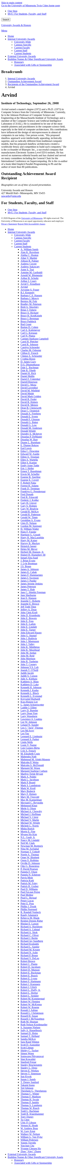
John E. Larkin (28, 624)
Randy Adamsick (29, 915)
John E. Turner (28, 629)
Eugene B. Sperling (30, 477)
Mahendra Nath (28, 756)
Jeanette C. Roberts (30, 601)
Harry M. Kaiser (29, 540)
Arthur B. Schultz (30, 278)
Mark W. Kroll (28, 788)
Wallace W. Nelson (30, 1134)
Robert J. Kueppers (30, 984)
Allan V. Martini (29, 258)
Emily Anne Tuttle (30, 465)
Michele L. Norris (30, 825)
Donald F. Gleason (30, 419)
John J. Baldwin (29, 638)
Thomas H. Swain (30, 1099)
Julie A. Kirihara (29, 678)
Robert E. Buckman (31, 972)
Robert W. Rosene (30, 1007)
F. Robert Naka (28, 482)
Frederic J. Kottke (30, 500)
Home (11, 229)
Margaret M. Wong (30, 768)
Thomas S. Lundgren (31, 1105)
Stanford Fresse (28, 1062)
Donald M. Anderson (31, 428)
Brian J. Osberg (28, 310)
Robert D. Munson (30, 969)
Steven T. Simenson (31, 1073)
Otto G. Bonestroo (30, 866)
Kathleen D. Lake (30, 684)
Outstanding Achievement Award (24, 81)
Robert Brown (28, 961)
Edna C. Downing (30, 451)
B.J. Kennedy (27, 292)
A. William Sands (29, 249)
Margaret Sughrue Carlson (34, 771)
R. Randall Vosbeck (31, 912)
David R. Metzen (29, 405)
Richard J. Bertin (29, 938)
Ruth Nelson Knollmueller (34, 1024)
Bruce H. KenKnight (31, 315)
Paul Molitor (27, 895)
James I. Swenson (30, 578)
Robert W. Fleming (30, 1001)
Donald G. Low (29, 425)
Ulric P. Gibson (28, 1122)
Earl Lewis (26, 448)
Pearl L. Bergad (29, 897)
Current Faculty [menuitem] (22, 47)
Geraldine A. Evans (30, 520)
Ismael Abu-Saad (29, 557)
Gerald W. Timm (29, 517)
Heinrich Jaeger (28, 546)
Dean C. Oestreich (30, 410)
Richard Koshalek (30, 944)
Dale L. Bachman (30, 367)
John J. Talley (27, 644)
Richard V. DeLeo (30, 958)
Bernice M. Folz (29, 301)
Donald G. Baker (29, 422)
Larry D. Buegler (29, 710)
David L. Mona (28, 384)
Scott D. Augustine (30, 1044)
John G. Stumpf (29, 635)
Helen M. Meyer (29, 549)
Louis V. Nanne (29, 745)
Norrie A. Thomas (30, 854)
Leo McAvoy (27, 730)
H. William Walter (30, 529)
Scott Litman (27, 1047)
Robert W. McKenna (31, 1004)
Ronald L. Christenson (32, 1013)
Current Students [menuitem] (22, 53)
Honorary (19, 1160)
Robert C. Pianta (29, 964)
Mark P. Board (28, 782)
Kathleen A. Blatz (30, 681)
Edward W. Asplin (30, 454)
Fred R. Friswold (29, 497)
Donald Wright (28, 431)
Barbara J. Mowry (30, 298)
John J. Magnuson (30, 641)
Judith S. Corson (29, 676)
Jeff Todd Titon (28, 606)
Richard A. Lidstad (30, 929)
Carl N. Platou (28, 335)
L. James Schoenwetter (32, 704)
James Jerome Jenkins (32, 583)
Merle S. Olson (28, 808)
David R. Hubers (29, 402)
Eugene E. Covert (30, 480)
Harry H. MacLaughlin (32, 537)
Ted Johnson (27, 1088)
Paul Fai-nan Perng (30, 892)
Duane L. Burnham (30, 442)
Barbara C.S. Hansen (31, 295)
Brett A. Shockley (30, 307)
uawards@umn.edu (11, 196)
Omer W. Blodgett (30, 857)
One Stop (12, 11)
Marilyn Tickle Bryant (32, 774)
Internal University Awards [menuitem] (21, 39)
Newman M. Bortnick (32, 846)
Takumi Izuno (28, 1085)
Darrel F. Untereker (30, 379)
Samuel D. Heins (29, 1033)
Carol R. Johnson (29, 344)
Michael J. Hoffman (31, 814)
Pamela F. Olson (29, 871)
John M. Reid (27, 655)
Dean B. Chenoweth (31, 408)
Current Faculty (22, 240)
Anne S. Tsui (27, 269)
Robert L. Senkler (30, 995)
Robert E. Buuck (29, 975)
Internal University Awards (21, 78)
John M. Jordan (28, 652)
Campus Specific (22, 237)
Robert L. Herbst (29, 993)
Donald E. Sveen (29, 416)
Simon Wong (27, 1053)
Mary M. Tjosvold (30, 797)
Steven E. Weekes (30, 1070)
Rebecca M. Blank (30, 918)
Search (6, 19)
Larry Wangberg (29, 716)
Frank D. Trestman (30, 488)
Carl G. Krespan (29, 333)
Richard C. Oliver (30, 935)
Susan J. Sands (28, 1079)
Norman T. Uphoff (30, 851)
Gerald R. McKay (30, 511)
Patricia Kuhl (27, 880)
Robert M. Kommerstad (33, 998)
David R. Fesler (29, 399)
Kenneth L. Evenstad (31, 696)
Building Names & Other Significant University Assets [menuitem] (35, 59)
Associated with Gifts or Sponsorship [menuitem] (33, 65)
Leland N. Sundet (30, 725)
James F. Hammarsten (32, 575)
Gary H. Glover (29, 503)
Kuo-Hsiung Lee (29, 701)
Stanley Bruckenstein (31, 1065)
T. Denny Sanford (30, 1082)
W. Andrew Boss (29, 1128)
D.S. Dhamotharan (30, 364)
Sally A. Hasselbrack (31, 1030)
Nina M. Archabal (30, 848)
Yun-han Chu (27, 1145)
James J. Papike (28, 580)
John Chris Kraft (29, 612)
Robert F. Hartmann (31, 981)
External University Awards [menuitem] (22, 56)
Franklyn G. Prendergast (33, 491)
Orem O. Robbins (30, 860)
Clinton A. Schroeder (31, 356)
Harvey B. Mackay (30, 543)
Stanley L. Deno (29, 1067)
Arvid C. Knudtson (30, 284)
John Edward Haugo (31, 632)
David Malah (27, 393)
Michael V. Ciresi (29, 817)
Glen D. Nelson (29, 523)
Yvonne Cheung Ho (31, 1148)
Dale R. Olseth (28, 370)
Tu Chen (25, 1119)
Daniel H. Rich (28, 373)
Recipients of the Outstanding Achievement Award (33, 84)
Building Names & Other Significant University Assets (35, 1157)
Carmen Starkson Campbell (34, 338)
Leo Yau (25, 733)
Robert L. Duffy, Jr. (30, 990)
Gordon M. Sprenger (31, 526)
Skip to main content (11, 2)
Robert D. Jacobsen (30, 967)
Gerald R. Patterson (30, 514)
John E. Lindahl (29, 627)
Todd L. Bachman (30, 1111)
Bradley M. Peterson (31, 304)
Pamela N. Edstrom (30, 874)
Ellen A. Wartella (29, 459)
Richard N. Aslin (29, 952)
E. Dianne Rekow (30, 445)
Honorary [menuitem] (19, 62)
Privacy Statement (9, 224)
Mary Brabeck (28, 791)
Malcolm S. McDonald (32, 765)
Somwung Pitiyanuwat (32, 1056)
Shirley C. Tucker (30, 1050)
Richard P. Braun (29, 955)
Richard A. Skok (29, 932)
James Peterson (28, 586)
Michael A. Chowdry (31, 811)
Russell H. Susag (29, 1016)
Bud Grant (26, 324)
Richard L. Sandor (30, 946)
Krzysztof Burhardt (30, 699)
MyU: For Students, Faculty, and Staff (27, 13)
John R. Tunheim (29, 661)
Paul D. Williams (29, 889)
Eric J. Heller (27, 468)
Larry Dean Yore (29, 713)
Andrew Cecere (29, 263)
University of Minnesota (32, 218)
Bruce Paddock (28, 321)
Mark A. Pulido (28, 776)
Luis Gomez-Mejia (30, 748)
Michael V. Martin (30, 820)
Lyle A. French (28, 750)
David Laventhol (29, 387)
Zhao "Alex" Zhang (31, 1151)
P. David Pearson (29, 869)
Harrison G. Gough (30, 534)
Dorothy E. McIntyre (31, 433)
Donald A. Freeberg (31, 413)
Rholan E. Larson (30, 923)
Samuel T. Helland (30, 1036)
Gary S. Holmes (29, 505)
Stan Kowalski (28, 1059)
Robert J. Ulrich (29, 987)
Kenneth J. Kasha (30, 690)
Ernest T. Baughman (31, 471)
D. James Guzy (28, 361)
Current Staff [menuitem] (20, 50)
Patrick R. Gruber (30, 886)
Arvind (24, 286)
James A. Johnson (30, 569)
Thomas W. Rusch (30, 1108)
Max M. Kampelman (31, 799)
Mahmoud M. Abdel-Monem (35, 759)
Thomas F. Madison (31, 1096)
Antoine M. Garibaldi (31, 272)
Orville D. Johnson (30, 863)
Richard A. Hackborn (31, 926)
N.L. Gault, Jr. (28, 837)
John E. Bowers (29, 618)
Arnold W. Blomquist (31, 275)
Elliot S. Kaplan (29, 462)
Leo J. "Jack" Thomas (32, 727)
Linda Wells (27, 742)
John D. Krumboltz (30, 615)
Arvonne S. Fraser (30, 289)
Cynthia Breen (28, 359)
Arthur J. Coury (29, 281)
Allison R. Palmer (30, 261)
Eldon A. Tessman (30, 456)
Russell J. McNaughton (32, 1018)
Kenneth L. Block (30, 693)
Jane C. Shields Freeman (33, 592)
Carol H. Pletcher (29, 341)
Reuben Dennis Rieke (32, 920)
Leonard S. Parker (30, 739)
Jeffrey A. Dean (29, 609)
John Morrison (28, 658)
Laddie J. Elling (29, 707)
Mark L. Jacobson (30, 779)
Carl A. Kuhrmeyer (30, 330)
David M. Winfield (30, 390)
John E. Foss (27, 621)
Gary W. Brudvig (29, 508)
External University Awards (22, 1154)
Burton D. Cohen (29, 327)
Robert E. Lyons (29, 978)
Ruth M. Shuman (29, 1021)
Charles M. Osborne (31, 350)
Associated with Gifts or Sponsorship (33, 1163)
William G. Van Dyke (32, 1137)
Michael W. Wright (30, 822)
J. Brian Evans (28, 560)
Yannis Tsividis (28, 1142)
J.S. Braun (26, 566)
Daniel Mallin (27, 376)
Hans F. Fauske (28, 531)
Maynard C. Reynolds (32, 802)
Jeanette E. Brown (30, 603)
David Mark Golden (31, 396)
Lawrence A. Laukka (31, 719)
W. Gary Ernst (28, 1131)
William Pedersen (29, 1140)
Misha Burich (27, 828)
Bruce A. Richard (29, 312)
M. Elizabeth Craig (30, 753)
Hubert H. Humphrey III (33, 554)
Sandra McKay (28, 1039)
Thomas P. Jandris (30, 1102)
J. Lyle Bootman (29, 563)
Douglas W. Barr (29, 439)
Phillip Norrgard (29, 909)
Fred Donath (27, 494)
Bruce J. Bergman (30, 318)
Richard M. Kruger (30, 949)
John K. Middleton (30, 647)
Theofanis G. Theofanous (34, 1091)
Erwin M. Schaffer (30, 474)
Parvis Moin (27, 877)
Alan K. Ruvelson (30, 252)
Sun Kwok (26, 1076)
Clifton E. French (29, 353)
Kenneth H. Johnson (31, 687)
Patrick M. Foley (29, 883)
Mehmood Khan (29, 805)
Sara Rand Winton (30, 1042)
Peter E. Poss (27, 903)
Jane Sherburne (28, 595)
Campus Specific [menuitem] (22, 44)
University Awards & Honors (16, 25)
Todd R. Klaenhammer (32, 1114)
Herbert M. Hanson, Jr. (32, 552)
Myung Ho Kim (29, 834)
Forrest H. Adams (30, 485)
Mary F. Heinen (29, 794)
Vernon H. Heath (29, 1125)
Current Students (22, 246)
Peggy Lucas (27, 900)
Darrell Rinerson (29, 382)
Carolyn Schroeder (30, 347)
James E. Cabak (29, 572)
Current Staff (20, 243)
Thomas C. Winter (30, 1093)
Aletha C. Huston (29, 255)
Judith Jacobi (27, 673)
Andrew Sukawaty (30, 266)
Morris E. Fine (28, 831)
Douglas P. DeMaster (31, 436)
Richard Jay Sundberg (32, 941)
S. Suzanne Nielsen (30, 1027)
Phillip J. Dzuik (28, 906)
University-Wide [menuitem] (22, 42)
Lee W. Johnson (29, 722)
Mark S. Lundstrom (30, 785)
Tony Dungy (27, 1116)
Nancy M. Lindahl (30, 840)
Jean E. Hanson (28, 598)
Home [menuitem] (11, 36)
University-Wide (22, 235)
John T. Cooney (29, 664)
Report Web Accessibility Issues (31, 224)
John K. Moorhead (30, 650)
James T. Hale (28, 589)
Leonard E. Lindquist (31, 736)
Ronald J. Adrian (29, 1010)
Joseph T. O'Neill (29, 670)
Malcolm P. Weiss (30, 762)
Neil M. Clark (28, 843)
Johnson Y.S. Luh (30, 667)
